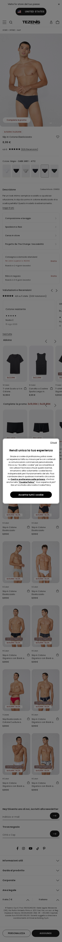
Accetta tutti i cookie (31, 494)
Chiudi (53, 442)
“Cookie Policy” (26, 482)
